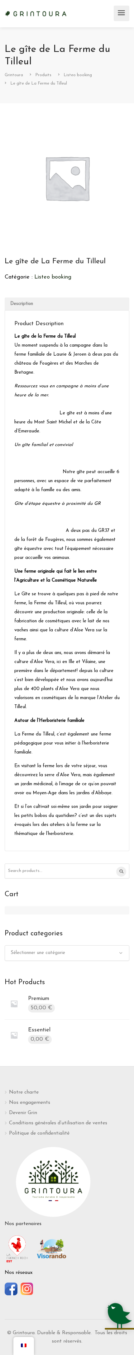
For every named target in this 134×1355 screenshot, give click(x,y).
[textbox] (67, 953)
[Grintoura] (36, 13)
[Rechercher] (121, 872)
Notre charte (24, 1092)
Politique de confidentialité (39, 1133)
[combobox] (67, 953)
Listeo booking (52, 277)
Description (21, 304)
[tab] (67, 303)
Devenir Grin (23, 1112)
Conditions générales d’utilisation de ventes (58, 1123)
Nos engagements (29, 1102)
